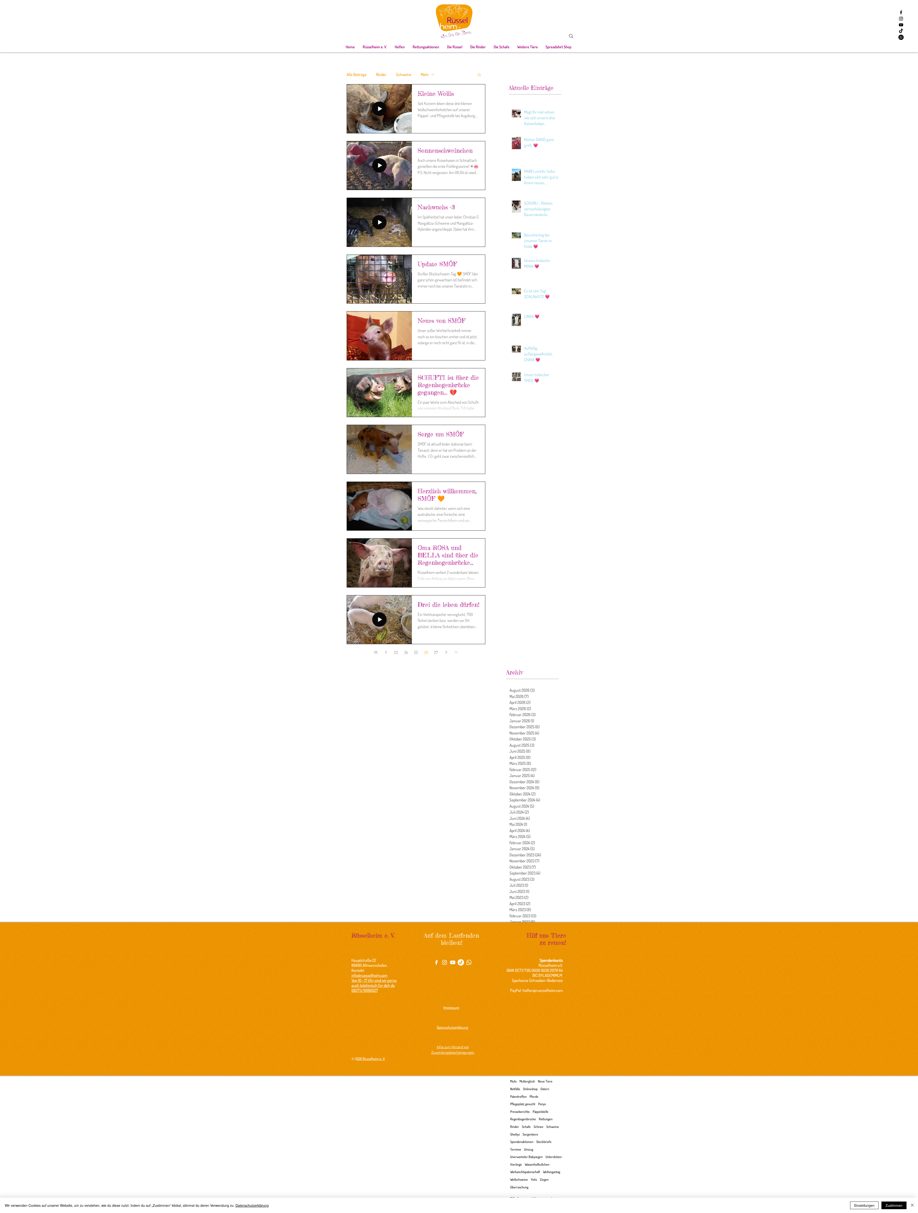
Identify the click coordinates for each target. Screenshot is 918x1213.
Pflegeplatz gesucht (522, 1104)
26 (426, 652)
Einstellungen (864, 1205)
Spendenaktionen (521, 1142)
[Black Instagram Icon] (901, 18)
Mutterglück (527, 1081)
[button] (375, 46)
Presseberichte (520, 1112)
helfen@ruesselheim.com (543, 990)
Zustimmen (893, 1205)
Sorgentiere (530, 1134)
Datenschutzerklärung (252, 1205)
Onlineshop (530, 1089)
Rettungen (545, 1119)
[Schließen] (912, 1205)
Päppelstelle (540, 1112)
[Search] (571, 36)
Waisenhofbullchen (537, 1164)
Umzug (528, 1149)
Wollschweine (519, 1179)
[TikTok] (901, 31)
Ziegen (544, 1179)
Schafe (526, 1127)
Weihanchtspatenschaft (525, 1172)
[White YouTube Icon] (452, 962)
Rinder (381, 74)
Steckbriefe (544, 1142)
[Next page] (446, 652)
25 (416, 652)
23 (396, 652)
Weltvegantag (551, 1172)
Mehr (425, 74)
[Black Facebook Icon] (901, 12)
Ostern (545, 1089)
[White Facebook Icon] (436, 962)
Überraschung (519, 1187)
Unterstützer (554, 1157)
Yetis (534, 1179)
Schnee (538, 1127)
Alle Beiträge (356, 74)
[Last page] (456, 652)
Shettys (515, 1134)
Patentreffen (518, 1096)
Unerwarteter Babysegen (526, 1157)
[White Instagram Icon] (444, 962)
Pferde (534, 1096)
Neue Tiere (545, 1081)
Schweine (403, 74)
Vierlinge (516, 1164)
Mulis (513, 1081)
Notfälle (515, 1089)
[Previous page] (386, 652)
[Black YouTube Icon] (901, 24)
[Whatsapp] (901, 37)
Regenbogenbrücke (523, 1119)
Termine (515, 1149)
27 (436, 652)
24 (406, 652)
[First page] (376, 652)
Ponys (542, 1104)
